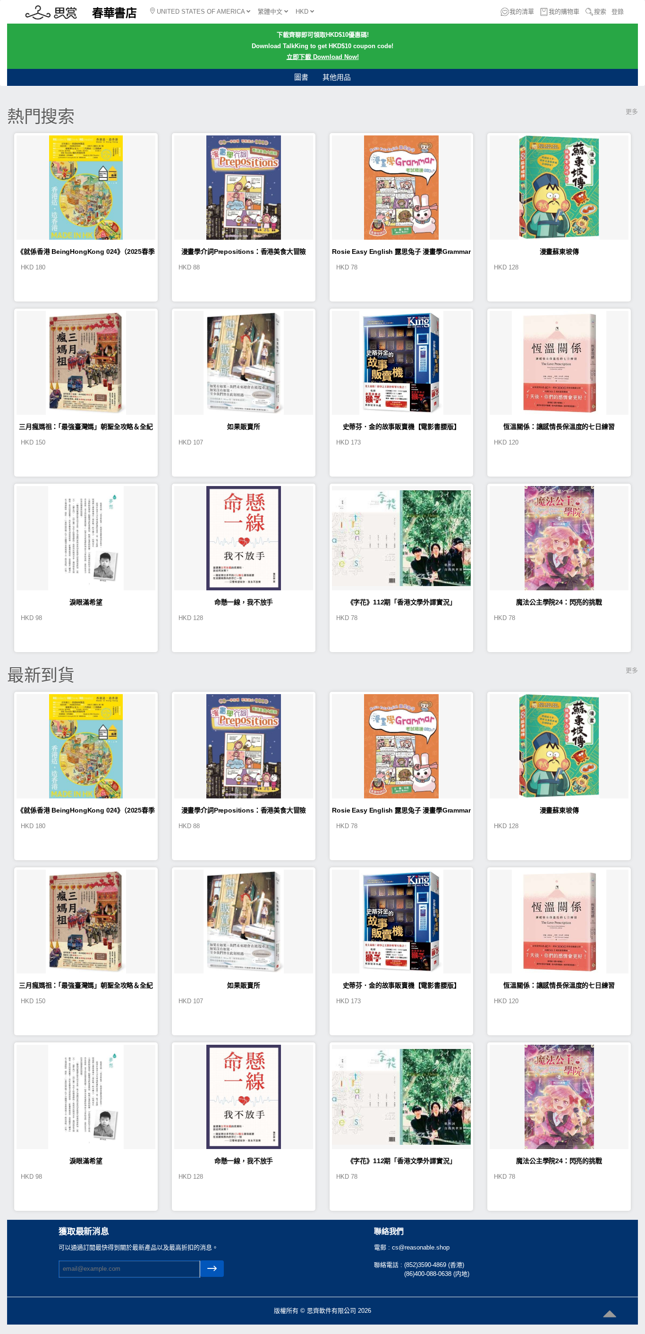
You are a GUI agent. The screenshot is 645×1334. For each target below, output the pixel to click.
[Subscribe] (212, 1268)
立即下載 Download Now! (323, 56)
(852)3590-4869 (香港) (434, 1264)
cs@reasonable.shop (421, 1247)
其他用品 (336, 77)
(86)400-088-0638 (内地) (436, 1273)
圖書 (301, 77)
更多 (632, 111)
